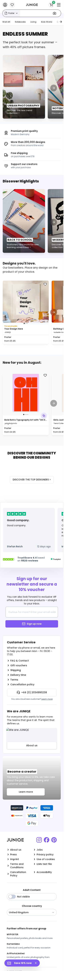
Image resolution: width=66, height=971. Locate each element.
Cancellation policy (22, 684)
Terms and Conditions (17, 865)
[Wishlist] (12, 4)
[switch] (12, 897)
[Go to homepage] (32, 5)
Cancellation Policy (18, 873)
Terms (14, 679)
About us (31, 745)
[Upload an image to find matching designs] (54, 13)
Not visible (23, 896)
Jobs (40, 849)
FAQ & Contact (19, 660)
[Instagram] (39, 840)
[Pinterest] (54, 840)
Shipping (15, 670)
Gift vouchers (18, 665)
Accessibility (44, 872)
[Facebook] (46, 840)
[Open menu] (58, 4)
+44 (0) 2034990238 (34, 692)
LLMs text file (44, 864)
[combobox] (32, 912)
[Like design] (45, 284)
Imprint (14, 859)
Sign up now (34, 623)
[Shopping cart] (51, 4)
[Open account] (5, 4)
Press (13, 854)
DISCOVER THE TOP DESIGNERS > (32, 479)
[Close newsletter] (37, 963)
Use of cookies (46, 859)
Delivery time (18, 675)
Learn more (46, 699)
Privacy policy (45, 854)
